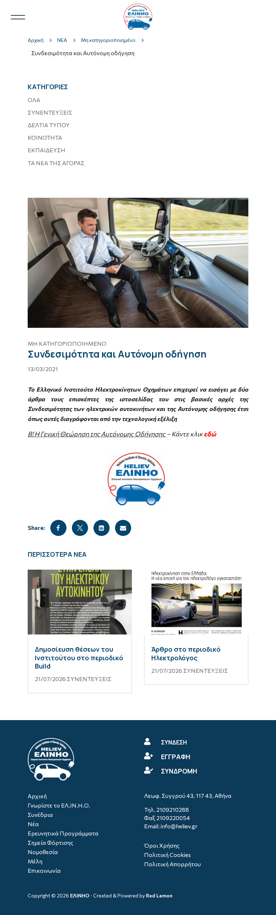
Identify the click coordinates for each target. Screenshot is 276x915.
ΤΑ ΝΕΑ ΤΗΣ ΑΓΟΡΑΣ (56, 162)
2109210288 (172, 809)
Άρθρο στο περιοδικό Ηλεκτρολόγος (186, 653)
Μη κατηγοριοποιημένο (67, 343)
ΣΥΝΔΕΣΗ (174, 742)
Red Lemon (159, 895)
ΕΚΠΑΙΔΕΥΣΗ (46, 150)
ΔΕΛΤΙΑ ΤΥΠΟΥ (49, 124)
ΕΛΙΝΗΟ (79, 895)
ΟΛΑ (34, 99)
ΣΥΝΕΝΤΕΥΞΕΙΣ (50, 112)
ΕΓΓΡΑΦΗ (175, 756)
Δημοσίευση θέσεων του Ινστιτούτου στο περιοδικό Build (79, 657)
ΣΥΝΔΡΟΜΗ (179, 771)
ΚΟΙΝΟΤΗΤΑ (45, 137)
